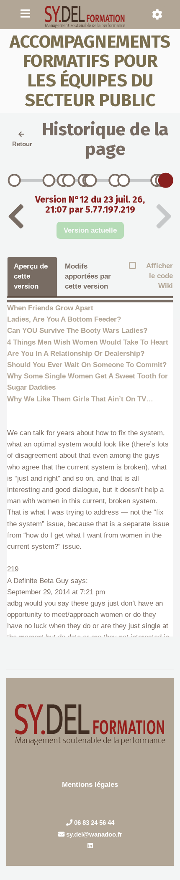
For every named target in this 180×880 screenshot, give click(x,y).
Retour (22, 143)
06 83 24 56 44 (93, 822)
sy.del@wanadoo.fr (93, 834)
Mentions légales (90, 785)
